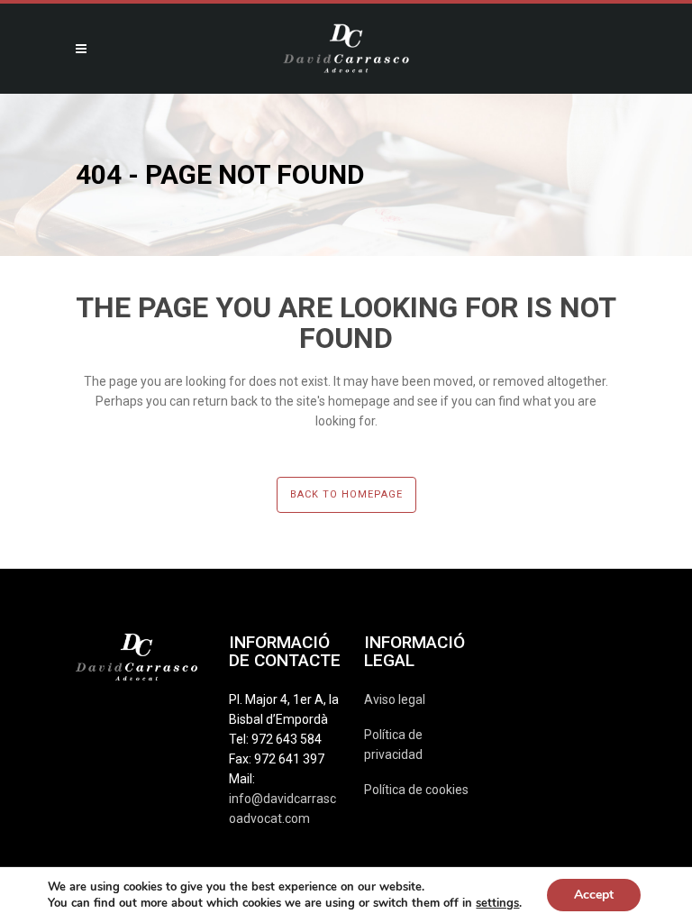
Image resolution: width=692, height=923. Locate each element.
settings (497, 903)
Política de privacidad (393, 744)
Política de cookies (416, 789)
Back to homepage (346, 494)
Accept (594, 894)
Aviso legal (394, 699)
